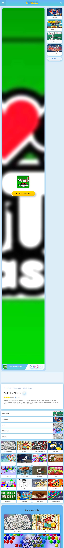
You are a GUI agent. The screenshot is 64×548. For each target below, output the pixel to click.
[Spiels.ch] (4, 388)
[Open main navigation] (3, 3)
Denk (9, 388)
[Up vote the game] (32, 366)
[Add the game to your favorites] (24, 393)
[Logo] (32, 3)
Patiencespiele (17, 388)
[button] (61, 3)
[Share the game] (40, 366)
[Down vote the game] (36, 366)
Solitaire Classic (27, 388)
